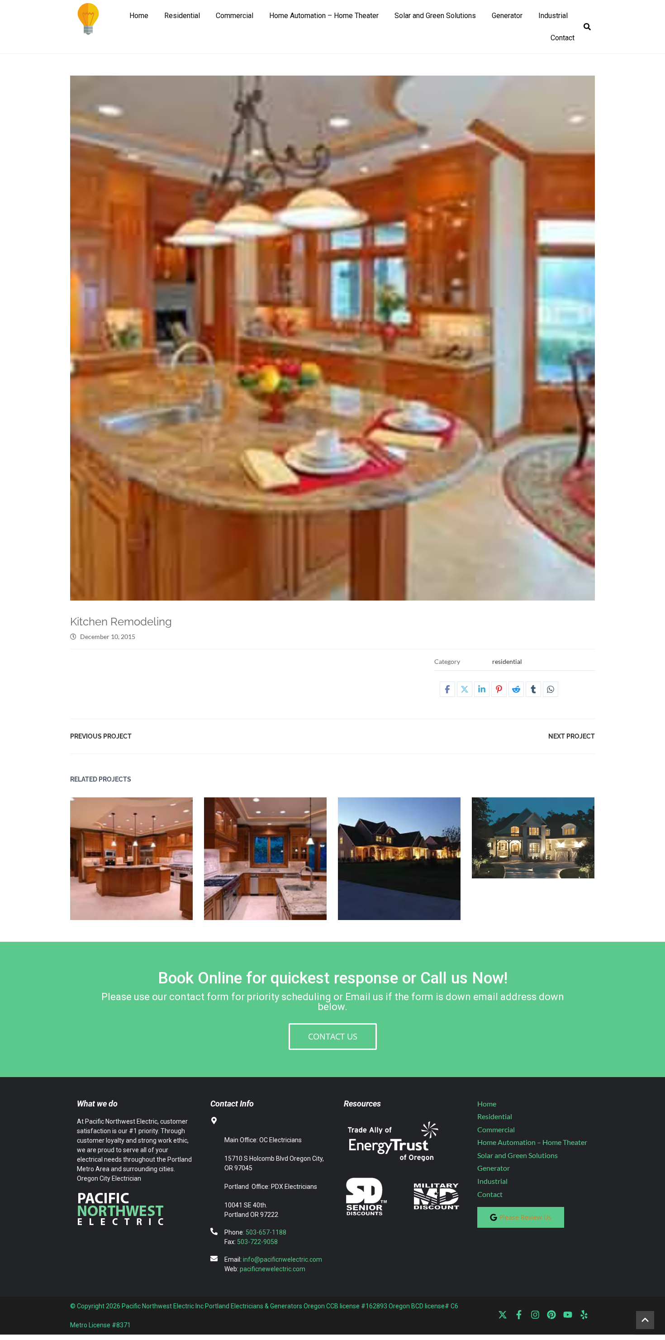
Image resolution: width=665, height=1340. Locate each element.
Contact (563, 37)
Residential (182, 15)
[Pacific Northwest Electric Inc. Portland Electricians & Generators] (88, 18)
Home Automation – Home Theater (324, 15)
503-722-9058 (257, 1241)
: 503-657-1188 (264, 1232)
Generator (507, 15)
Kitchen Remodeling (113, 853)
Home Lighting (381, 853)
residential (507, 661)
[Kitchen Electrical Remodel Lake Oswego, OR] (332, 338)
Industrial (553, 15)
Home (138, 15)
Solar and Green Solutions (435, 15)
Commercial (234, 15)
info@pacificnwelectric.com (282, 1259)
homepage (403, 864)
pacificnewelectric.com (272, 1269)
